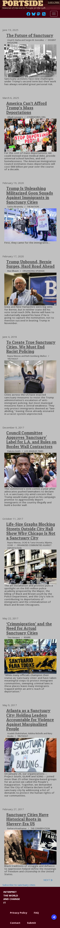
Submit (31, 922)
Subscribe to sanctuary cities (18, 885)
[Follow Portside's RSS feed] (44, 15)
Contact (15, 922)
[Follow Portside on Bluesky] (34, 15)
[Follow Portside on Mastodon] (38, 15)
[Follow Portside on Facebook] (28, 15)
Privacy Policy (18, 912)
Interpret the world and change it (11, 897)
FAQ (36, 912)
